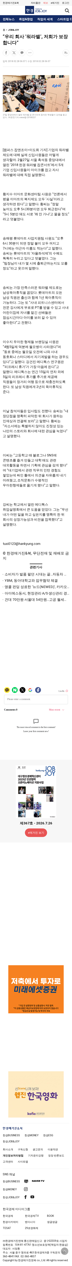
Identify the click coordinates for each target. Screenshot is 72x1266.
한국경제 (8, 1215)
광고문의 (38, 1149)
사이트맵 (23, 1161)
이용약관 (53, 1149)
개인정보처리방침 (13, 1155)
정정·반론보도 (56, 1155)
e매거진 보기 (36, 832)
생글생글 (52, 1221)
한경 (11, 1135)
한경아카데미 (10, 1221)
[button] (65, 3)
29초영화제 (31, 1228)
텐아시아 (30, 1221)
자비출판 (35, 2)
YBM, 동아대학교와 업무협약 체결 (31, 580)
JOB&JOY (13, 30)
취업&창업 (26, 19)
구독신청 (23, 1149)
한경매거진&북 (11, 2)
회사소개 (8, 1149)
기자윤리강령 (36, 1155)
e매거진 (55, 2)
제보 (45, 2)
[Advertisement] (36, 903)
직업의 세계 (45, 19)
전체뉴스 (9, 19)
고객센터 (8, 1161)
